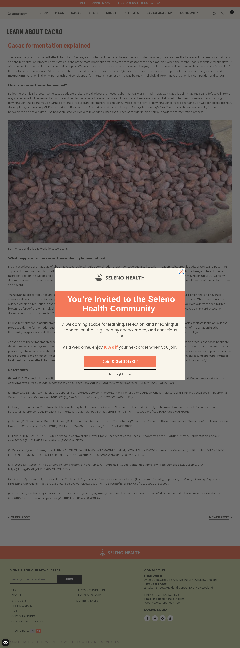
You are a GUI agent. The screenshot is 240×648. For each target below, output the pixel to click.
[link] (120, 278)
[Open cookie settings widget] (5, 642)
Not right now (120, 374)
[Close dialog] (181, 271)
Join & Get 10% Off (120, 361)
